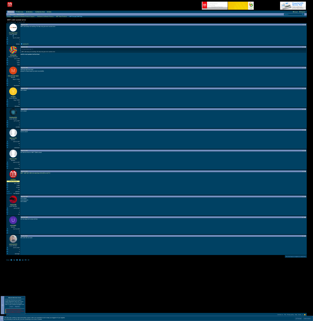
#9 (305, 196)
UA (19, 214)
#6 (305, 130)
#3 (305, 68)
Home (299, 314)
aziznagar (17, 253)
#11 (305, 236)
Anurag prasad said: (27, 49)
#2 (305, 47)
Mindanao (17, 106)
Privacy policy (290, 314)
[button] (24, 12)
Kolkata (18, 44)
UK (19, 189)
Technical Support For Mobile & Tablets (15, 311)
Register (17, 306)
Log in (11, 306)
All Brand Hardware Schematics (13, 312)
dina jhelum (17, 85)
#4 (305, 88)
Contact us (280, 314)
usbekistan (17, 147)
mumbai (18, 127)
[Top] (303, 314)
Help (296, 314)
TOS (285, 314)
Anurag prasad (12, 22)
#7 (305, 150)
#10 (305, 217)
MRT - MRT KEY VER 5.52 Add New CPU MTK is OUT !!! (35, 173)
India (18, 64)
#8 (305, 171)
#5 (305, 109)
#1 (305, 24)
